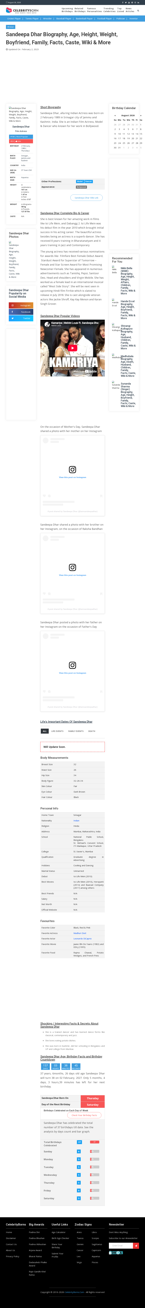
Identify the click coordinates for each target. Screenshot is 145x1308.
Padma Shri (34, 1232)
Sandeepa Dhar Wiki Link (86, 197)
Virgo (79, 1262)
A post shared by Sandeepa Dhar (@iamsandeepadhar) (73, 511)
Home (9, 1232)
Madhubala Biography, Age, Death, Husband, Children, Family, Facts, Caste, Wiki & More (128, 366)
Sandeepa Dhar (21, 126)
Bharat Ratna (35, 1256)
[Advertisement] (72, 76)
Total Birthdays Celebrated (52, 1144)
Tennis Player (32, 18)
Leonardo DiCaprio (82, 938)
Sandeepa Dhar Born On (55, 1098)
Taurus (80, 1238)
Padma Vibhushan (37, 1244)
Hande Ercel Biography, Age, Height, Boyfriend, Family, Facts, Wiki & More (128, 310)
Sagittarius (97, 1244)
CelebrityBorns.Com (74, 1292)
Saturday (49, 1198)
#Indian (10, 27)
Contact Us (11, 1244)
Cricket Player (14, 18)
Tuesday (48, 1167)
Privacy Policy (12, 1256)
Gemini (80, 1244)
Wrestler (47, 18)
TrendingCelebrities (110, 10)
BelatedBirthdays (80, 10)
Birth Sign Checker (60, 1238)
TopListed (120, 10)
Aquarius (24, 177)
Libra (94, 1232)
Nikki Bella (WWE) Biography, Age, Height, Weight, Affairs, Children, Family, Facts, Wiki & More (128, 281)
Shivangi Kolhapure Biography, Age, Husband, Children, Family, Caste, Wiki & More (128, 337)
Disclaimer (11, 1238)
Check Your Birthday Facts (84, 1115)
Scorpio (95, 1238)
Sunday (48, 1151)
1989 (23, 148)
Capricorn (96, 1250)
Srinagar (24, 156)
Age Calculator (59, 1232)
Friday (47, 1190)
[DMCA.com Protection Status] (116, 1252)
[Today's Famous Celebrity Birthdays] (22, 9)
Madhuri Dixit (79, 933)
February (26, 146)
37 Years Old (26, 170)
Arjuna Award (35, 1250)
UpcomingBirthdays (67, 10)
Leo (78, 1256)
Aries (79, 1232)
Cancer (80, 1250)
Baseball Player (63, 18)
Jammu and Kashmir (25, 159)
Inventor (133, 18)
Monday (48, 1159)
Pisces (95, 1262)
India (23, 165)
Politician (120, 18)
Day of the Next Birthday (56, 1104)
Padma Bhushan (36, 1238)
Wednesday (50, 1175)
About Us (10, 1250)
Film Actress (21, 131)
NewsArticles (130, 10)
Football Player (104, 18)
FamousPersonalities (94, 10)
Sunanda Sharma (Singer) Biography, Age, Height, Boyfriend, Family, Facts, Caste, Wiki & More (128, 395)
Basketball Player (84, 18)
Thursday (25, 151)
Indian (76, 820)
